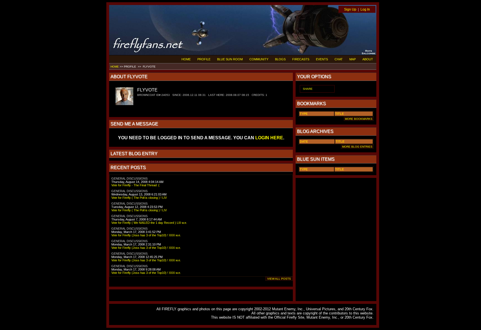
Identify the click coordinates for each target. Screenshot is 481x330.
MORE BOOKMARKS (358, 118)
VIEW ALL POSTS (279, 278)
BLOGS (280, 59)
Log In (365, 9)
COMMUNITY (258, 59)
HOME (186, 59)
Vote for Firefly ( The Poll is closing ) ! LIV (139, 197)
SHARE (308, 88)
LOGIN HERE (269, 137)
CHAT (339, 59)
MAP (352, 59)
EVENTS (322, 59)
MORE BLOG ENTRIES (357, 146)
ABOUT (367, 59)
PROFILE (203, 59)
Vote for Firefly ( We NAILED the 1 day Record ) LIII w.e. (149, 222)
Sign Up (350, 9)
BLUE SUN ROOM (230, 59)
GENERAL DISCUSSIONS (129, 178)
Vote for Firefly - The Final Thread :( (135, 185)
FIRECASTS (300, 59)
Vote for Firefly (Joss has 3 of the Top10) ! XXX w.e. (146, 235)
